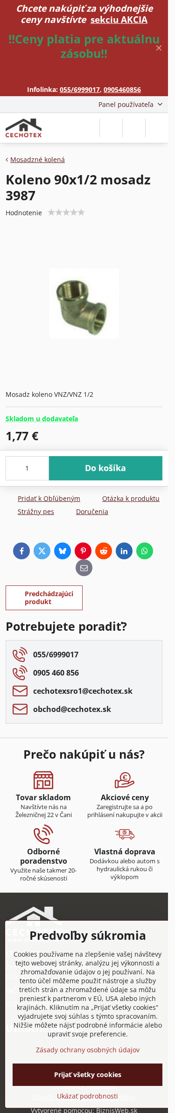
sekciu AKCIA (119, 19)
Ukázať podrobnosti (87, 1096)
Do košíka (105, 467)
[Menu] (157, 128)
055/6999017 (80, 89)
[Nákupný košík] (134, 128)
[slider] (66, 212)
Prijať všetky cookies (87, 1074)
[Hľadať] (111, 128)
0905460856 (122, 89)
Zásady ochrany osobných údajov (88, 1049)
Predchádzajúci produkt (49, 597)
